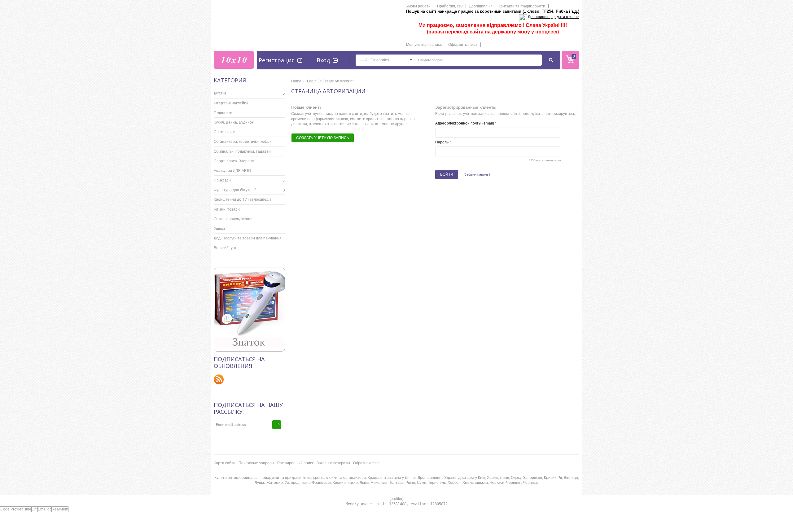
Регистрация (277, 60)
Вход (323, 60)
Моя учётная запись (424, 44)
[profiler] (396, 499)
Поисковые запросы (256, 463)
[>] (280, 93)
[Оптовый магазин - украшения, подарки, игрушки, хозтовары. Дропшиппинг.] (234, 60)
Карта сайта (224, 463)
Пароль (443, 142)
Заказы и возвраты (333, 463)
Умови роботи (418, 6)
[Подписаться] (276, 424)
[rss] (219, 379)
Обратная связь (367, 463)
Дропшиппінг (480, 6)
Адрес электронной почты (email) (466, 123)
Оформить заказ (462, 44)
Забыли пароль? (477, 174)
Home (296, 81)
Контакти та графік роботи (521, 6)
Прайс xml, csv (449, 6)
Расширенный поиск (295, 463)
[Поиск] (551, 60)
